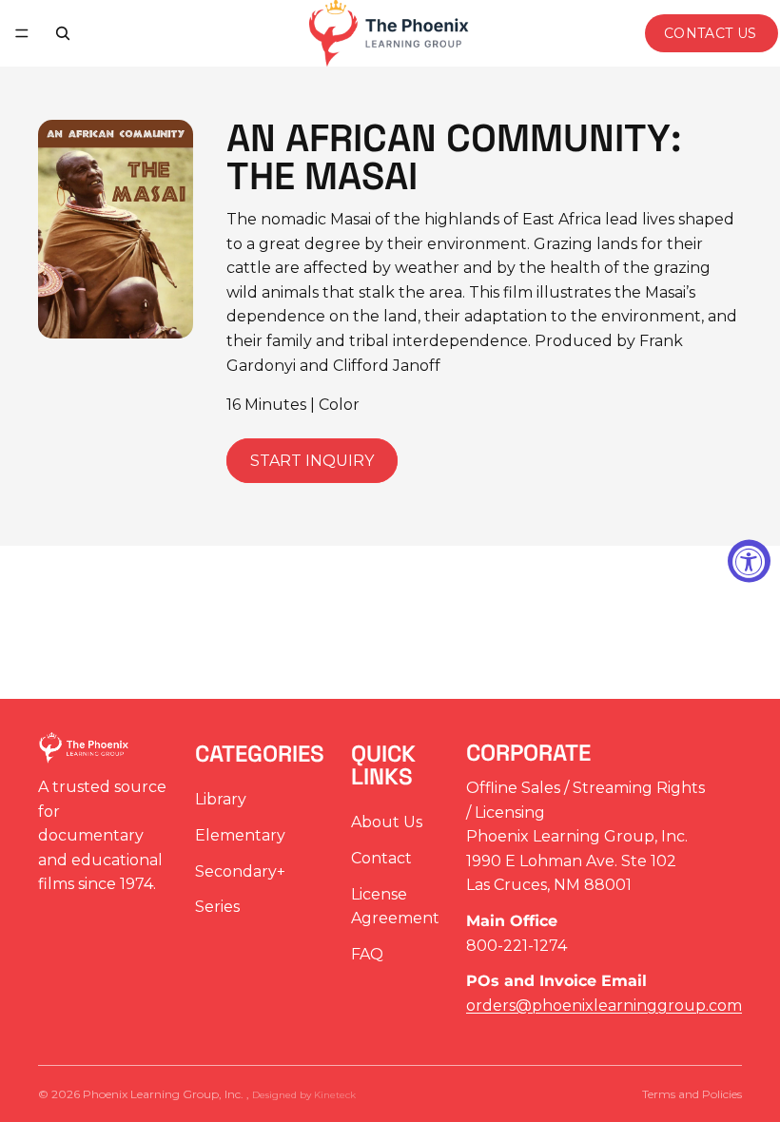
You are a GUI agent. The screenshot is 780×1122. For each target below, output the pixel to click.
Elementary (240, 835)
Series (217, 908)
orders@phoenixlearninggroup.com (604, 1005)
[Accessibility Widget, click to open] (749, 561)
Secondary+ (240, 871)
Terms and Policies (692, 1094)
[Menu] (22, 33)
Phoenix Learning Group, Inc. (164, 1094)
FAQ (367, 954)
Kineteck (335, 1095)
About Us (386, 823)
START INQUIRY (312, 461)
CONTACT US (710, 33)
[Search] (63, 33)
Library (220, 800)
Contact (381, 858)
